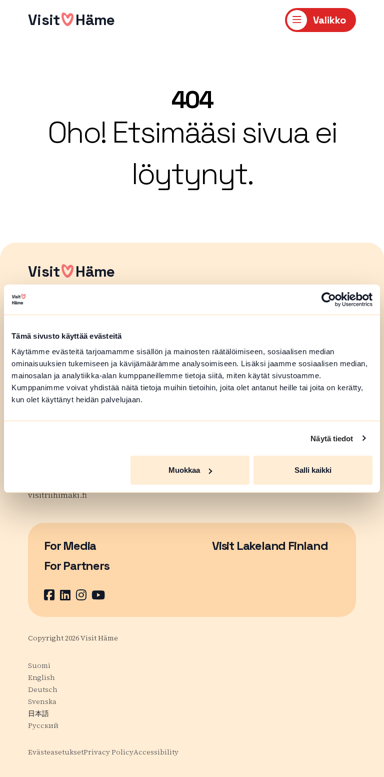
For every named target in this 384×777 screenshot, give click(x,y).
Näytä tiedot (331, 438)
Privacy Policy (109, 752)
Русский (43, 725)
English (41, 677)
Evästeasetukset (56, 752)
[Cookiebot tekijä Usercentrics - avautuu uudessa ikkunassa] (328, 299)
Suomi (39, 665)
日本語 (38, 713)
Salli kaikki (313, 470)
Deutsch (43, 689)
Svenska (42, 701)
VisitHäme (71, 20)
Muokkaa (184, 470)
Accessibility (156, 752)
